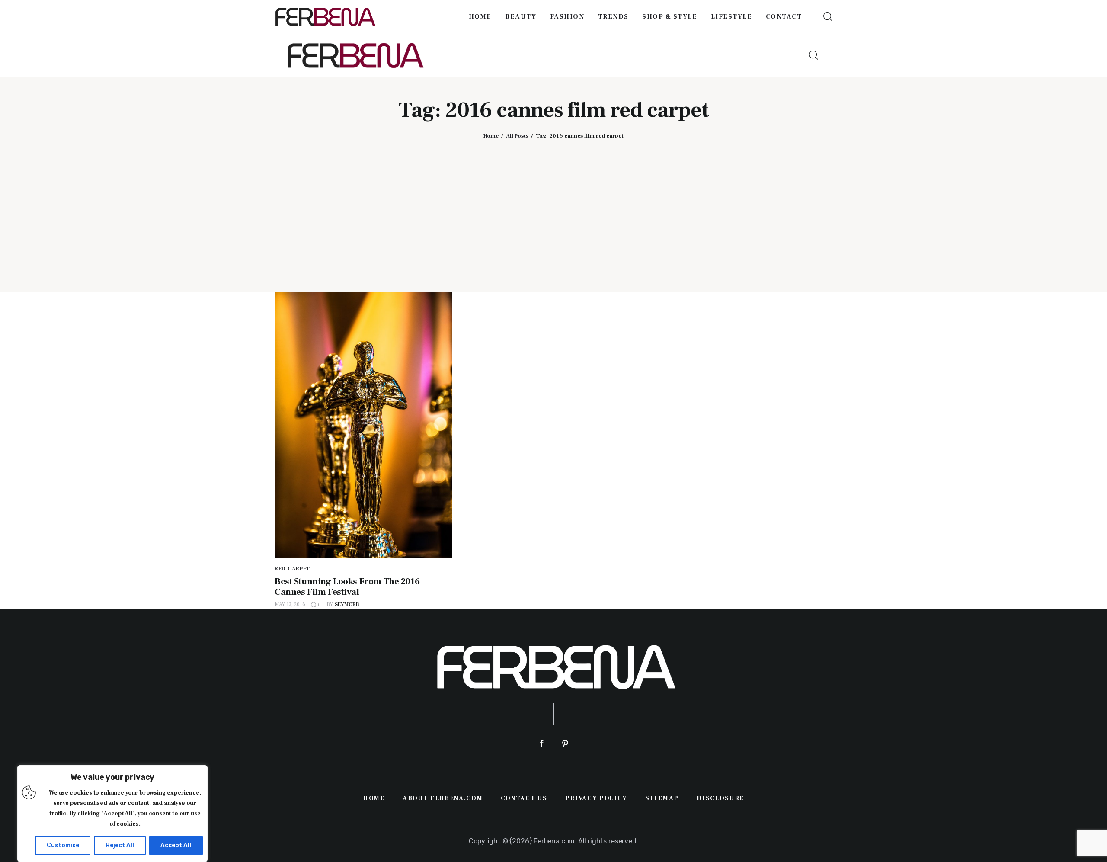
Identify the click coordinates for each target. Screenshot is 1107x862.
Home (491, 135)
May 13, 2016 (290, 604)
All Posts (517, 135)
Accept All (175, 845)
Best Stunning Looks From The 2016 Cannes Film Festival (347, 587)
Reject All (120, 845)
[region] (112, 813)
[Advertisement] (553, 208)
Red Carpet (292, 569)
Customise (63, 845)
